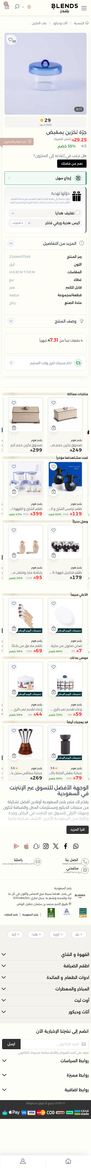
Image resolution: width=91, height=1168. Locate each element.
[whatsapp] (76, 847)
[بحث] (16, 7)
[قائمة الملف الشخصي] (23, 1162)
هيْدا (35, 934)
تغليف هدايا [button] (64, 213)
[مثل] (53, 403)
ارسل (11, 1044)
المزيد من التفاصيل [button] (59, 243)
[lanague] (26, 7)
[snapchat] (36, 847)
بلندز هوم (76, 440)
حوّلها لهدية (60, 193)
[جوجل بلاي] (16, 847)
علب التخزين (39, 23)
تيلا (77, 934)
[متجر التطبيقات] (26, 847)
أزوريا (56, 934)
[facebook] (66, 847)
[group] (45, 74)
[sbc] (67, 914)
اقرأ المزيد (77, 829)
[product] (65, 414)
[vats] (83, 914)
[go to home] (68, 1162)
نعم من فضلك (72, 163)
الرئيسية (79, 23)
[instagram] (46, 847)
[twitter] (56, 847)
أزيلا (13, 934)
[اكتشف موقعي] (11, 363)
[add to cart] (54, 428)
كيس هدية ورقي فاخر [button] (62, 223)
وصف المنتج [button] (65, 321)
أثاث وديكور (60, 23)
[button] (84, 7)
